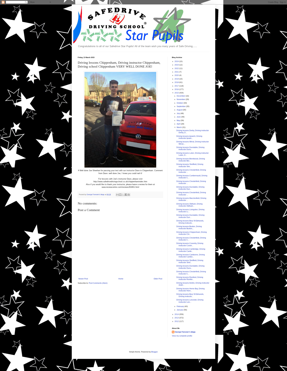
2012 (177, 321)
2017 (177, 86)
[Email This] (117, 194)
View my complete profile (182, 336)
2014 (177, 314)
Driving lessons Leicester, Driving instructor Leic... (189, 301)
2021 (177, 72)
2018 (177, 82)
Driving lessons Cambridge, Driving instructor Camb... (190, 250)
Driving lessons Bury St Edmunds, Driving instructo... (190, 222)
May (179, 120)
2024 (177, 61)
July (178, 113)
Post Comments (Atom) (98, 283)
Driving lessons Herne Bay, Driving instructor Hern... (190, 290)
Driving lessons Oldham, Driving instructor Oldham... (189, 205)
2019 (177, 79)
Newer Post (83, 279)
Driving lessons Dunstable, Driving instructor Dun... (190, 188)
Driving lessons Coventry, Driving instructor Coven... (189, 244)
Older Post (158, 279)
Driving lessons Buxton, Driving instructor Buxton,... (189, 227)
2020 (177, 75)
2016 (177, 89)
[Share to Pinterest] (128, 194)
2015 (177, 93)
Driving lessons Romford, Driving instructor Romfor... (189, 278)
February (180, 306)
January (180, 310)
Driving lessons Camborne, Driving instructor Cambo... (190, 256)
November (181, 99)
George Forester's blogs (185, 332)
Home (120, 279)
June (179, 117)
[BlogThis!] (120, 194)
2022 (177, 68)
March (179, 127)
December (181, 96)
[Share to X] (123, 194)
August (180, 110)
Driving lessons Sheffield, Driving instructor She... (189, 165)
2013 (177, 318)
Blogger (154, 352)
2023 (177, 65)
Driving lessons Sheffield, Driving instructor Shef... (189, 261)
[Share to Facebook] (125, 194)
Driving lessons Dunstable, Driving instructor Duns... (190, 148)
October (180, 103)
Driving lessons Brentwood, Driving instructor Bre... (190, 160)
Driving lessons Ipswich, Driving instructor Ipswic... (189, 137)
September (181, 106)
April (179, 124)
